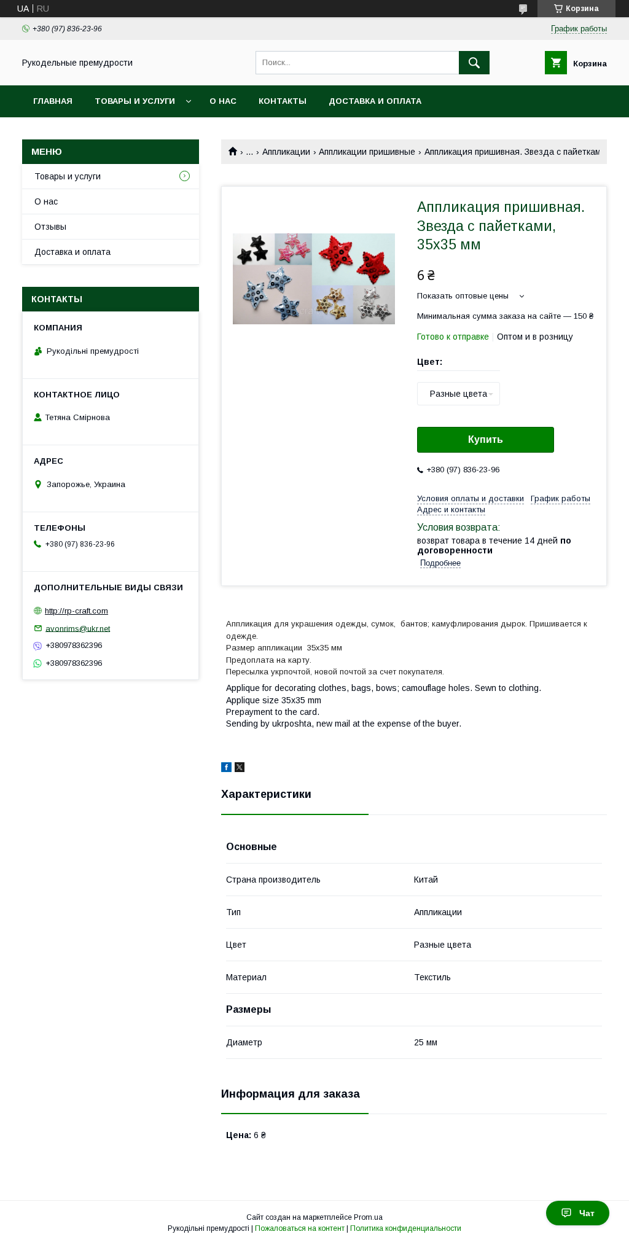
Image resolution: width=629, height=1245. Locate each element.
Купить (485, 439)
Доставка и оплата (375, 101)
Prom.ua (368, 1217)
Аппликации (286, 152)
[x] (239, 769)
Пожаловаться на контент (300, 1228)
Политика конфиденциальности (405, 1228)
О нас (222, 101)
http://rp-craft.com (76, 610)
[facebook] (226, 769)
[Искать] (474, 62)
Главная (52, 101)
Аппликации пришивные (367, 152)
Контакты (283, 101)
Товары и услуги (135, 101)
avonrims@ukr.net (77, 628)
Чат (587, 1213)
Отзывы (50, 227)
